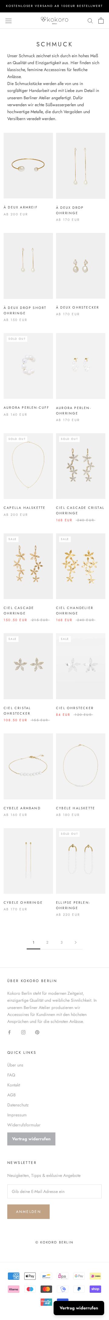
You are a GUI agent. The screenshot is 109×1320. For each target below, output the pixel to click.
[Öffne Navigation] (8, 20)
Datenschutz (17, 1105)
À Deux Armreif (21, 207)
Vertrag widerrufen (31, 1139)
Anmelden (28, 1211)
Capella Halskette (24, 507)
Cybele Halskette (75, 808)
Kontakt (13, 1085)
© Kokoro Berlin (54, 1242)
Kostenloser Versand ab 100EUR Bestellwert (54, 6)
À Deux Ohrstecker (77, 307)
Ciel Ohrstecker (75, 708)
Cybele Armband (22, 808)
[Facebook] (9, 1031)
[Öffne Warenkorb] (101, 21)
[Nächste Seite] (76, 942)
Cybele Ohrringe (23, 902)
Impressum (17, 1115)
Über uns (15, 1065)
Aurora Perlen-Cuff (27, 407)
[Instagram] (23, 1031)
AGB (11, 1095)
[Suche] (90, 20)
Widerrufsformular (24, 1125)
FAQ (11, 1075)
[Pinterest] (37, 1031)
